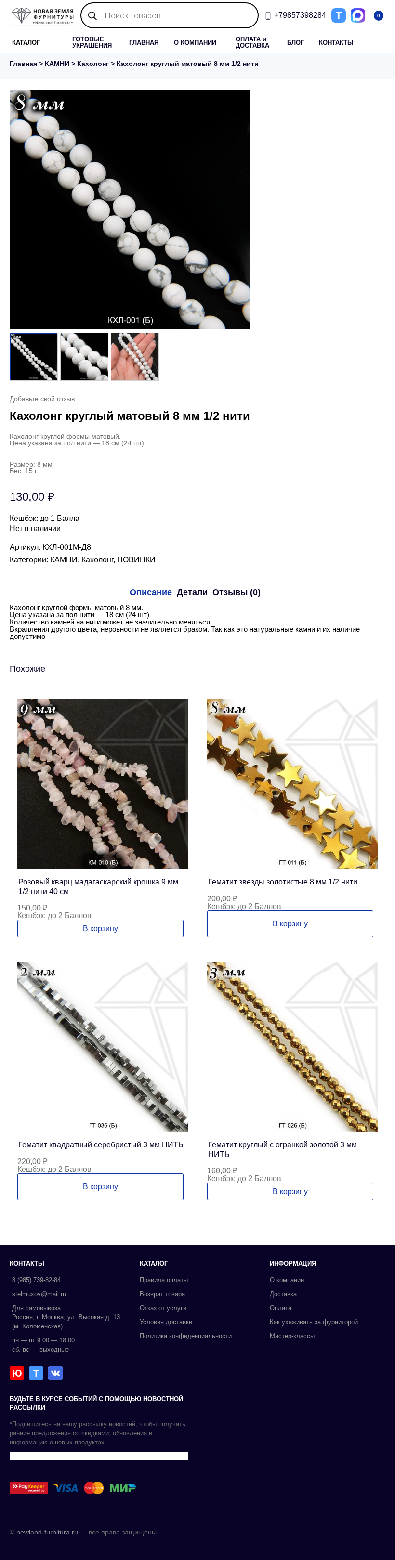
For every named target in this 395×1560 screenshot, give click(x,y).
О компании (287, 1280)
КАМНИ (57, 63)
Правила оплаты (164, 1280)
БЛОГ (295, 42)
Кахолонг (93, 63)
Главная (23, 63)
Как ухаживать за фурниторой (314, 1322)
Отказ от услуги (163, 1308)
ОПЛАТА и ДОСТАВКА (252, 42)
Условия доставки (166, 1322)
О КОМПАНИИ (195, 42)
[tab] (151, 592)
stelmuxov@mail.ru (39, 1294)
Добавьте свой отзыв (42, 399)
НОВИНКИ (136, 560)
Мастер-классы (292, 1335)
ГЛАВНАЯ (143, 42)
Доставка (283, 1294)
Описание (151, 592)
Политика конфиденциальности (186, 1335)
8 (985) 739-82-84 (36, 1280)
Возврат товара (162, 1294)
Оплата (280, 1308)
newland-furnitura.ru (47, 1532)
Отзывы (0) (236, 592)
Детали (192, 592)
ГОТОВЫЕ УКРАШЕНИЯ (92, 42)
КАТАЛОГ (26, 42)
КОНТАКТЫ (336, 42)
